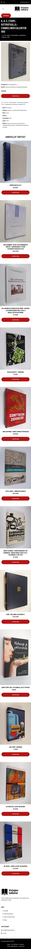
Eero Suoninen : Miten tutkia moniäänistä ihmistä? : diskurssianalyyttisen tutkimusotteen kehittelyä (15, 247)
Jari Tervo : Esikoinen (15, 747)
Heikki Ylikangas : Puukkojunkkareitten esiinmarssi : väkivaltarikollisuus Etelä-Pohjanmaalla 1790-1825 (15, 553)
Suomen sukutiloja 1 (15, 185)
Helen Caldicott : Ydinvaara (15, 372)
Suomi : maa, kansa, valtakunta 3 (15, 614)
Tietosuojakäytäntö (12, 946)
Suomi (4, 2)
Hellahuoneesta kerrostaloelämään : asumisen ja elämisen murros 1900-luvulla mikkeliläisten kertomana (15, 310)
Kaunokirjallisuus (8, 914)
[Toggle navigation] (3, 8)
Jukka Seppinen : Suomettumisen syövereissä (15, 431)
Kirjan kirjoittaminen (9, 917)
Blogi (5, 920)
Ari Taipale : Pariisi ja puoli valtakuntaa (15, 866)
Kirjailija (6, 911)
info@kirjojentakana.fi (24, 2)
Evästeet (21, 944)
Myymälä (6, 15)
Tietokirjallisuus (12, 84)
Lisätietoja (15, 96)
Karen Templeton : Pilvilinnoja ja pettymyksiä (16, 687)
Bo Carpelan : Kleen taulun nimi (15, 806)
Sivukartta (21, 946)
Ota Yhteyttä (14, 944)
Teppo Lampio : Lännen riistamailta (15, 491)
